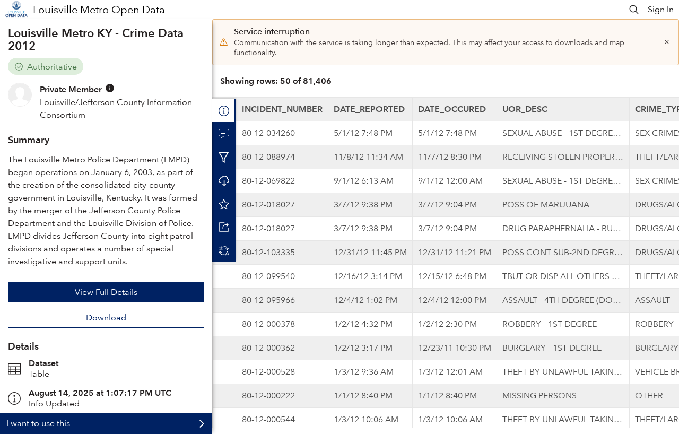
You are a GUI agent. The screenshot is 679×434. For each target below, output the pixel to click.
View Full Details (106, 292)
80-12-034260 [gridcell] (268, 133)
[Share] (224, 227)
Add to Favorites (224, 203)
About (224, 110)
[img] (110, 88)
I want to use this (38, 423)
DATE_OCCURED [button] (452, 109)
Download (106, 318)
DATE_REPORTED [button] (369, 109)
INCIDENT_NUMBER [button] (282, 109)
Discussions (224, 133)
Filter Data (224, 157)
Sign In (661, 9)
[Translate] (224, 250)
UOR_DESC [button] (524, 109)
